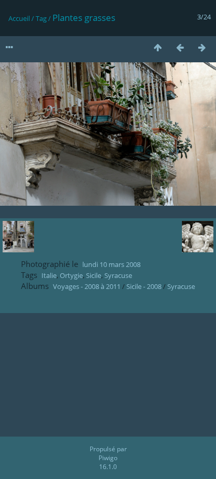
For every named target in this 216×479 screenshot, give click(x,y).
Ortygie (71, 275)
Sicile (93, 275)
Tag (41, 18)
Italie (49, 275)
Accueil (19, 18)
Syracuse (118, 275)
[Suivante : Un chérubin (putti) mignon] (202, 47)
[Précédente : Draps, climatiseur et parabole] (180, 47)
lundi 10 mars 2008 (111, 264)
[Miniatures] (158, 47)
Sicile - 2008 (143, 286)
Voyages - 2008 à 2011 (87, 286)
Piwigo (108, 457)
